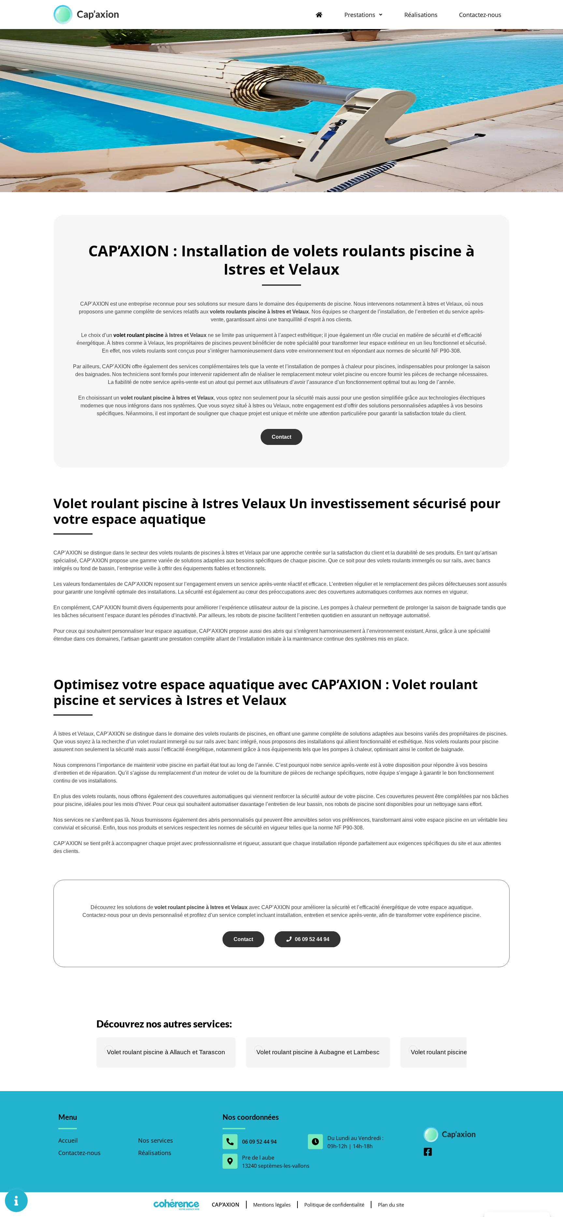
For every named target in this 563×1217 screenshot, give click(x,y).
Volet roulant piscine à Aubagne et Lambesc (318, 1052)
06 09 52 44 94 (310, 939)
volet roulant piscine (138, 335)
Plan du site (391, 1204)
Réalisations (421, 15)
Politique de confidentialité (334, 1204)
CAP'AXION (225, 1204)
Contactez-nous (480, 15)
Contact (281, 437)
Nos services (155, 1140)
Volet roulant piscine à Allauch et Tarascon (166, 1052)
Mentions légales (272, 1204)
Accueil (68, 1140)
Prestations (359, 15)
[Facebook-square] (427, 1151)
